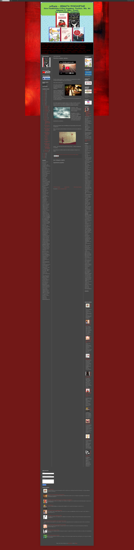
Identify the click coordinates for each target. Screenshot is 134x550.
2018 (44, 102)
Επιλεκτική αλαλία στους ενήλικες (53, 529)
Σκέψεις (64, 50)
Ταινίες (84, 50)
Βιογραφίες (72, 43)
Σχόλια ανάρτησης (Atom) (62, 188)
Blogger (76, 543)
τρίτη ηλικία (88, 50)
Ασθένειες (52, 43)
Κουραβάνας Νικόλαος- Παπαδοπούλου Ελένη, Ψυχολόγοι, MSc (88, 113)
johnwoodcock (70, 543)
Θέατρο (51, 46)
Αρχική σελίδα (66, 186)
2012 (44, 157)
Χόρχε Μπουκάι (52, 51)
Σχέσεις (80, 50)
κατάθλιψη (70, 46)
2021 (44, 97)
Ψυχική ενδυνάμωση (66, 51)
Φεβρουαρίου (46, 150)
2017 (44, 103)
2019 (44, 100)
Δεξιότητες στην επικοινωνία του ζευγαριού (47, 144)
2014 (44, 154)
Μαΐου (45, 116)
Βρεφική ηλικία (77, 43)
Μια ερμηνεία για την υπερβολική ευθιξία (55, 515)
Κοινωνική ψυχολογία (52, 48)
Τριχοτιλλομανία (90, 306)
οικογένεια (76, 48)
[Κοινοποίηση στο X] (56, 155)
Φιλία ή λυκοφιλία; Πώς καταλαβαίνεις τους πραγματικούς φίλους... (55, 520)
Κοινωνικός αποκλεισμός (61, 48)
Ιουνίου (45, 114)
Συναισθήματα (75, 50)
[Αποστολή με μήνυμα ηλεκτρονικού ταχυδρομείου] (54, 155)
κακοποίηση (65, 46)
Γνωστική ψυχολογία (85, 43)
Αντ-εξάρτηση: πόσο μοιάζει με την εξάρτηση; (47, 147)
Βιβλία (61, 43)
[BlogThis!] (55, 155)
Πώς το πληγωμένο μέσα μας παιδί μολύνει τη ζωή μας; (47, 122)
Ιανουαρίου (46, 151)
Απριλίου (46, 117)
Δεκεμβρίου (46, 106)
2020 (44, 99)
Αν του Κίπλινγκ (91, 409)
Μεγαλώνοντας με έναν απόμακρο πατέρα (55, 510)
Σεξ (60, 50)
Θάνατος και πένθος (45, 46)
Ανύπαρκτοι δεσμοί (46, 139)
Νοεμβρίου (46, 107)
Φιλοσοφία (43, 51)
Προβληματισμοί (82, 48)
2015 (44, 153)
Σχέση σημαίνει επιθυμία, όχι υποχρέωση (46, 133)
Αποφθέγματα (47, 43)
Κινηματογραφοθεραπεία (82, 46)
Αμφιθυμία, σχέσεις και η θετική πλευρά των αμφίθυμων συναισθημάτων (60, 499)
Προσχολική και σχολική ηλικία (47, 50)
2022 (44, 96)
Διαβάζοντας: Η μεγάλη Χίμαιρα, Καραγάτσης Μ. (56, 494)
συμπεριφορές (69, 50)
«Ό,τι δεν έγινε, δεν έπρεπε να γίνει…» (47, 126)
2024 (44, 93)
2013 (44, 156)
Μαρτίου (46, 119)
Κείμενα (75, 46)
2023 (44, 94)
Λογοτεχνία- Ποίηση (70, 48)
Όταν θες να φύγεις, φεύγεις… (46, 136)
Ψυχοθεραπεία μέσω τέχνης (81, 51)
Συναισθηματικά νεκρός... (47, 142)
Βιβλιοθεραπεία (66, 43)
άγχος (42, 43)
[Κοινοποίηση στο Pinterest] (58, 155)
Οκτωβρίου (46, 109)
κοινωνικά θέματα (44, 48)
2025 (44, 92)
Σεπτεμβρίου (46, 110)
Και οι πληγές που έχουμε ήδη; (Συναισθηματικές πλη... (47, 130)
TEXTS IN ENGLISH (45, 53)
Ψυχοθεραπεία (73, 51)
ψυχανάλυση (59, 51)
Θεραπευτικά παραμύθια (58, 46)
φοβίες (48, 51)
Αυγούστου (46, 111)
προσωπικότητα (55, 50)
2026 (44, 90)
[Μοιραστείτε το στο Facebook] (57, 155)
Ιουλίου (45, 113)
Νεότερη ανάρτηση (57, 186)
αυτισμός (57, 43)
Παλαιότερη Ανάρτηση (77, 186)
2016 (44, 104)
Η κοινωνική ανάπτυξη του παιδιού (53, 535)
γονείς (91, 43)
